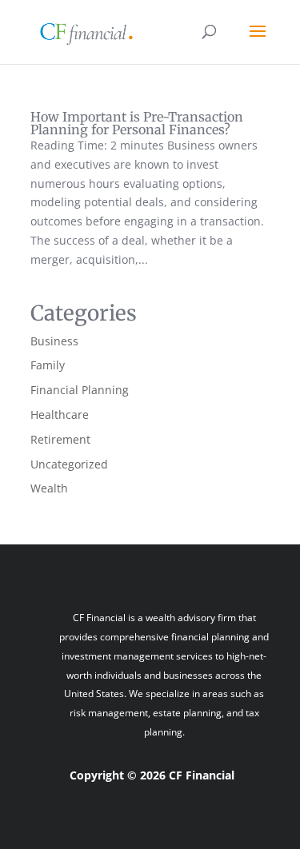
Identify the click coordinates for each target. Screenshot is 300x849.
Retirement (60, 439)
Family (47, 365)
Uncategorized (69, 464)
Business (54, 341)
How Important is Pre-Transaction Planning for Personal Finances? (136, 123)
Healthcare (59, 414)
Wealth (49, 488)
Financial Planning (79, 389)
